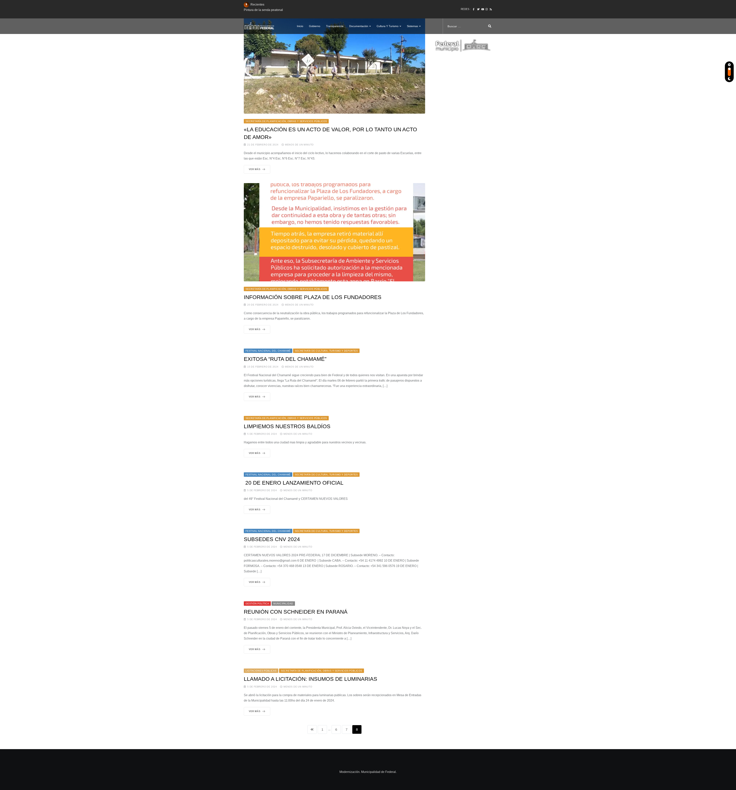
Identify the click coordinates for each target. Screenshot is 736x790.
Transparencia (334, 26)
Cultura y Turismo (387, 26)
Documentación (358, 26)
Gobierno (314, 26)
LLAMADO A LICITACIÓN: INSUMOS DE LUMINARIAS (310, 679)
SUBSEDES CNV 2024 (272, 539)
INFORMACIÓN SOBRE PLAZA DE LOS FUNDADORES (312, 297)
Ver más (254, 169)
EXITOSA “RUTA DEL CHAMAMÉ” (285, 359)
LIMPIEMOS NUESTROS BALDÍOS (287, 426)
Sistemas (412, 26)
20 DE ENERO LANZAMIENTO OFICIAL (293, 483)
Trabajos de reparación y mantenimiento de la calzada (280, 10)
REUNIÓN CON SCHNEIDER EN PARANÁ (295, 612)
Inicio (300, 26)
